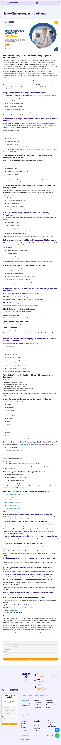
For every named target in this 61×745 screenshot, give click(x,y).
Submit (30, 659)
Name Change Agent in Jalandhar (15, 497)
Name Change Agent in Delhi (14, 508)
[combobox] (5, 646)
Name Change (25, 700)
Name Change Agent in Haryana (14, 505)
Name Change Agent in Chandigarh (15, 494)
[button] (37, 3)
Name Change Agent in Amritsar (15, 502)
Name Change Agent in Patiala (14, 499)
